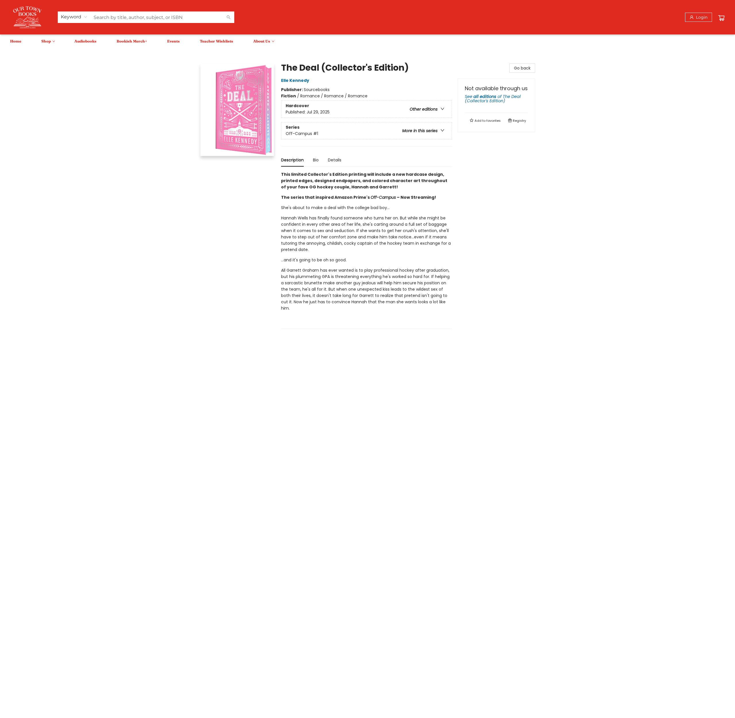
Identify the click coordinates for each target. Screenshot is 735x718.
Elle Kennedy (295, 80)
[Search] (228, 17)
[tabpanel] (366, 250)
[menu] (367, 41)
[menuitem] (15, 41)
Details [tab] (334, 160)
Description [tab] (292, 160)
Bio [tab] (316, 160)
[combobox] (74, 16)
